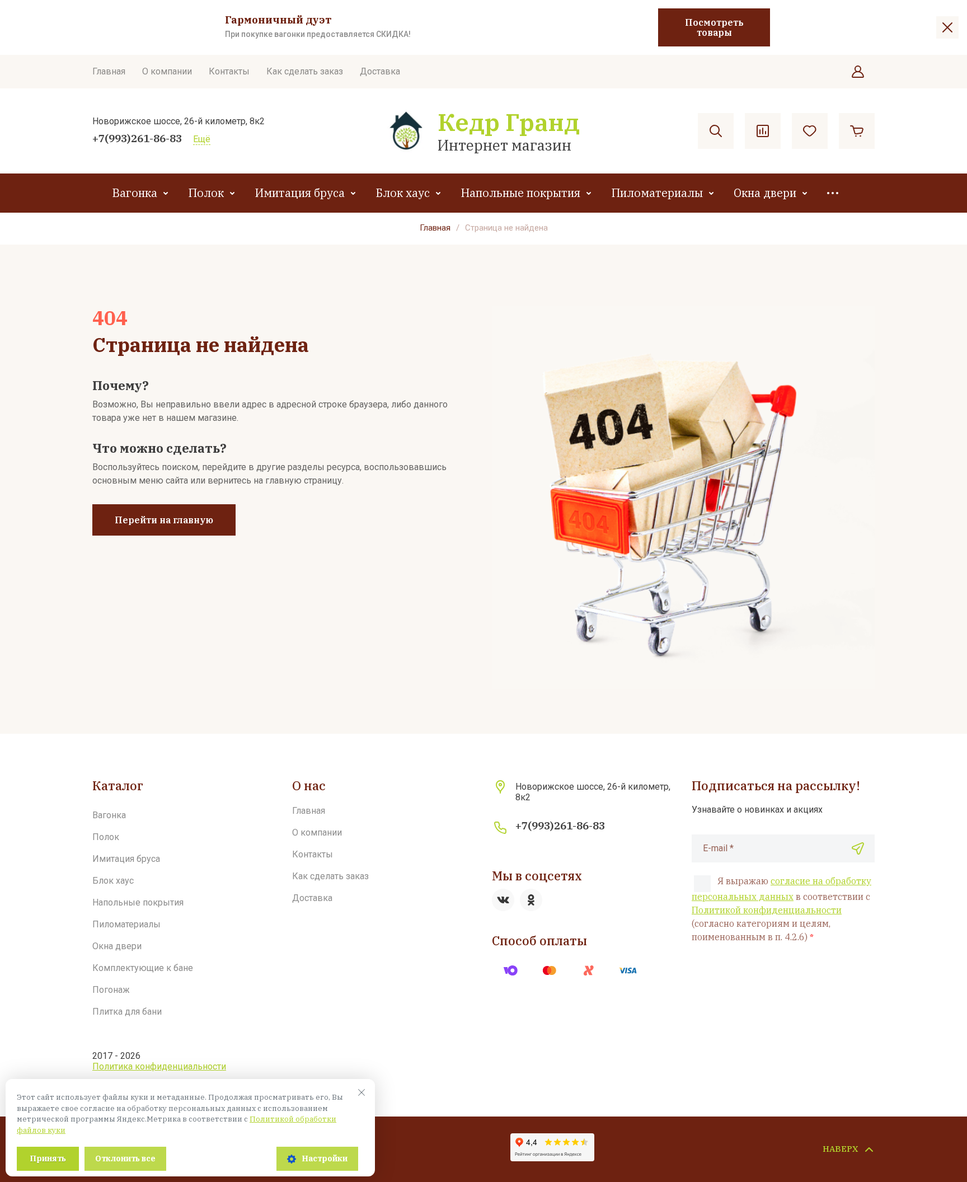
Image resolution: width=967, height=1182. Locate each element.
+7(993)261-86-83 (137, 138)
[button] (858, 71)
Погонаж (111, 989)
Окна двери (765, 192)
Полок (206, 192)
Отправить (858, 848)
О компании (167, 71)
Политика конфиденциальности (159, 1066)
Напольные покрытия (520, 192)
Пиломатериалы (657, 192)
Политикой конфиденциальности (767, 910)
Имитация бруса (300, 192)
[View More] (832, 193)
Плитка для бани (127, 1011)
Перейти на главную (164, 520)
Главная (108, 71)
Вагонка (134, 192)
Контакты (229, 71)
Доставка (380, 71)
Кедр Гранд (509, 122)
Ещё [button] (201, 139)
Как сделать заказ (304, 71)
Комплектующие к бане (142, 968)
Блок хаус (402, 192)
